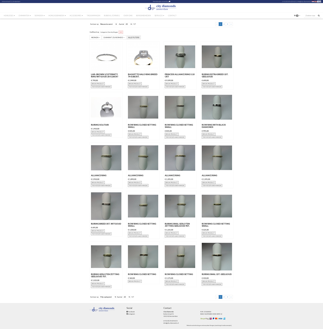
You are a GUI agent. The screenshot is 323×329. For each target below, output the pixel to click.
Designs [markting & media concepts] (221, 325)
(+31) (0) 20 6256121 (289, 1)
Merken (95, 37)
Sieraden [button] (39, 15)
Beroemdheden (143, 15)
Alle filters (133, 37)
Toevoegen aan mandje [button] (101, 87)
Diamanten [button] (24, 15)
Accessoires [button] (76, 15)
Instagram (131, 314)
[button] (297, 15)
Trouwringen (93, 15)
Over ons (128, 15)
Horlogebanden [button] (56, 15)
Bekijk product (98, 84)
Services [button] (159, 15)
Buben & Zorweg (112, 15)
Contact (172, 15)
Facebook (131, 312)
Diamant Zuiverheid (113, 37)
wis (120, 32)
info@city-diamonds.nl (304, 1)
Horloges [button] (9, 15)
